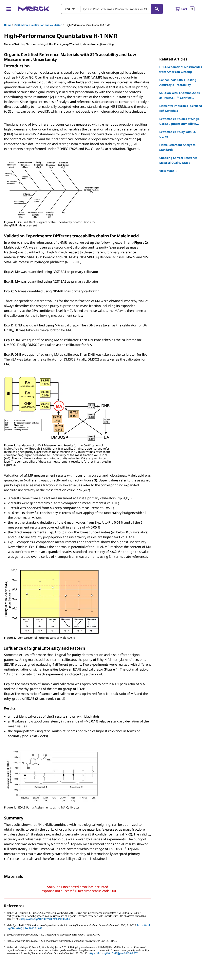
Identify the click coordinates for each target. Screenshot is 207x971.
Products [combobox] (69, 9)
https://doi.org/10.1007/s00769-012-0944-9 (45, 919)
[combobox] (112, 9)
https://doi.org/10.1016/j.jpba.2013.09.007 (113, 953)
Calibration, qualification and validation (38, 25)
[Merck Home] (33, 8)
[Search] (157, 9)
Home (7, 25)
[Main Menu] (8, 9)
